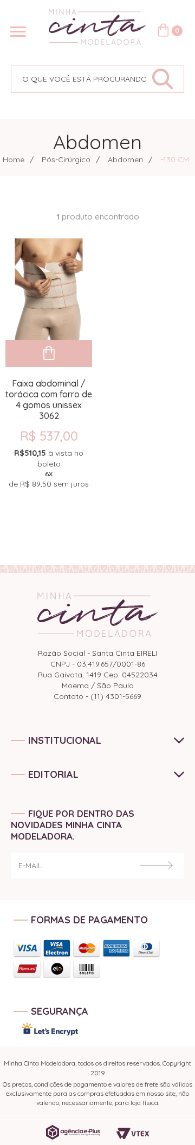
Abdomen (125, 159)
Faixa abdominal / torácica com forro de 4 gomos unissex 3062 (48, 394)
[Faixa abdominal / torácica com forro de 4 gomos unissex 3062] (48, 289)
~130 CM (174, 159)
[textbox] (78, 78)
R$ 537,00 (49, 436)
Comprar (48, 353)
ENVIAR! (156, 865)
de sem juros (49, 468)
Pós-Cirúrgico (66, 159)
